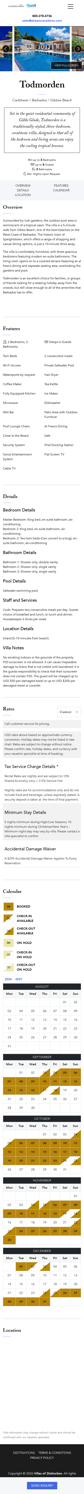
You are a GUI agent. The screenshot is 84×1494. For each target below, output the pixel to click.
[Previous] (6, 49)
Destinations (24, 1453)
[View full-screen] (66, 65)
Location (23, 195)
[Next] (78, 49)
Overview (22, 186)
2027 (18, 979)
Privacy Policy (42, 1458)
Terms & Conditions (54, 1453)
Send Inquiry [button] (42, 1485)
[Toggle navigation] (70, 7)
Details (23, 190)
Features (61, 186)
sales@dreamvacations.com (42, 21)
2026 (8, 979)
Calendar (61, 190)
